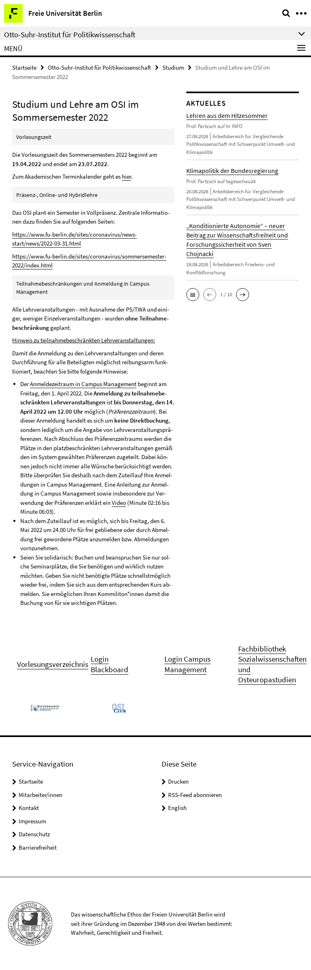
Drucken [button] (178, 781)
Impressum (32, 821)
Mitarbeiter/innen (40, 795)
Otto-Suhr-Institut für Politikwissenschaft (99, 67)
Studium (173, 67)
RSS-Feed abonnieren (195, 795)
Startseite (24, 67)
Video (119, 502)
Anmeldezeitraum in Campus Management (83, 384)
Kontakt (29, 808)
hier (126, 176)
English (177, 808)
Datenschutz (34, 834)
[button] (192, 294)
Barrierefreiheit (38, 847)
